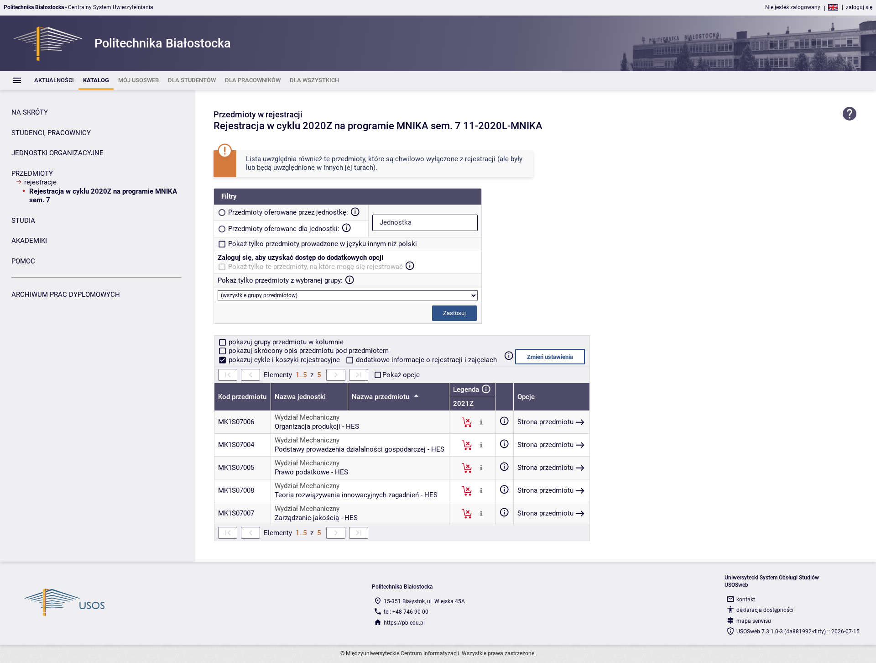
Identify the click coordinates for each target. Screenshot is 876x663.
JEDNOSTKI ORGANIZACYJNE (57, 153)
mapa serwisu (753, 621)
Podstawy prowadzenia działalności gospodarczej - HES (359, 449)
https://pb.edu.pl (404, 623)
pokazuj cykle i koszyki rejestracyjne (284, 360)
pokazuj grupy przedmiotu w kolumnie (285, 342)
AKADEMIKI (29, 241)
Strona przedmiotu (545, 422)
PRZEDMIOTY (32, 173)
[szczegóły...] (481, 422)
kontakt (745, 599)
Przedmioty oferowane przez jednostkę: (288, 212)
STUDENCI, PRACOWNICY (51, 133)
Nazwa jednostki (300, 397)
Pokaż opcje (401, 375)
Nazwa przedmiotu (381, 397)
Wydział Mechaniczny (307, 417)
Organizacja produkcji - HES (317, 426)
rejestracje (40, 182)
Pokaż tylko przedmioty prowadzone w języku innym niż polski (322, 244)
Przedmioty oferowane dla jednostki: (283, 229)
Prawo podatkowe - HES (311, 472)
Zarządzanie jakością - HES (316, 518)
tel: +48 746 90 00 (406, 612)
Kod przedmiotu (242, 397)
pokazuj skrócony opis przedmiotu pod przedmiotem (308, 351)
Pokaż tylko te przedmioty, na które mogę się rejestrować (315, 267)
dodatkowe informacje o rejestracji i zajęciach (425, 360)
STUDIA (23, 220)
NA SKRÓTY (29, 112)
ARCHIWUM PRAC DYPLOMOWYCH (65, 294)
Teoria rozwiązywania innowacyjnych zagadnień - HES (356, 495)
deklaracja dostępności (764, 610)
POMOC (23, 261)
